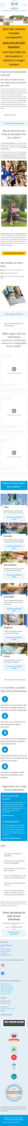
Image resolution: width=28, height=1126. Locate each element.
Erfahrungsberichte (6, 949)
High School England (6, 991)
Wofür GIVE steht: (10, 115)
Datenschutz (14, 1117)
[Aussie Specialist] (14, 1076)
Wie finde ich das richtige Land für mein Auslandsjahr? (14, 862)
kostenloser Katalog (11, 10)
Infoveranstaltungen (21, 10)
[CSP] (14, 1057)
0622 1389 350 (5, 1007)
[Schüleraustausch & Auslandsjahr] (14, 5)
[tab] (14, 115)
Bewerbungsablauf (6, 951)
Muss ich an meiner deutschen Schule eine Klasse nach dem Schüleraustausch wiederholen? (14, 893)
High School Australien (7, 989)
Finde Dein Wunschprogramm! (14, 123)
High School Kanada (6, 986)
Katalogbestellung (5, 955)
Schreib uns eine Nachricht (8, 1009)
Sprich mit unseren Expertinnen (14, 933)
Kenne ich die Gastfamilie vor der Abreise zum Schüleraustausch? (15, 877)
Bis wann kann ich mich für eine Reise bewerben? (14, 869)
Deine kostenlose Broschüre (14, 314)
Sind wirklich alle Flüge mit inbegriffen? (12, 855)
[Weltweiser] (14, 1037)
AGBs (21, 1117)
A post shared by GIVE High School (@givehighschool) (15, 389)
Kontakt (3, 10)
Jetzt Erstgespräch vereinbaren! (14, 253)
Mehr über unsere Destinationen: (15, 680)
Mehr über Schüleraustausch (11, 838)
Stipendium (4, 953)
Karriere (3, 1010)
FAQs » (16, 905)
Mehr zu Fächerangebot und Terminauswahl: (13, 325)
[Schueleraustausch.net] (14, 1067)
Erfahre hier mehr (8, 815)
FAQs (2, 947)
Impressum (7, 1117)
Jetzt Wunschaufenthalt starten (14, 518)
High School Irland (5, 993)
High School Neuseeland (7, 987)
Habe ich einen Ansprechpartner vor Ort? (14, 884)
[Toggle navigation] (25, 5)
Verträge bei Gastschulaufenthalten (14, 1119)
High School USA (5, 984)
